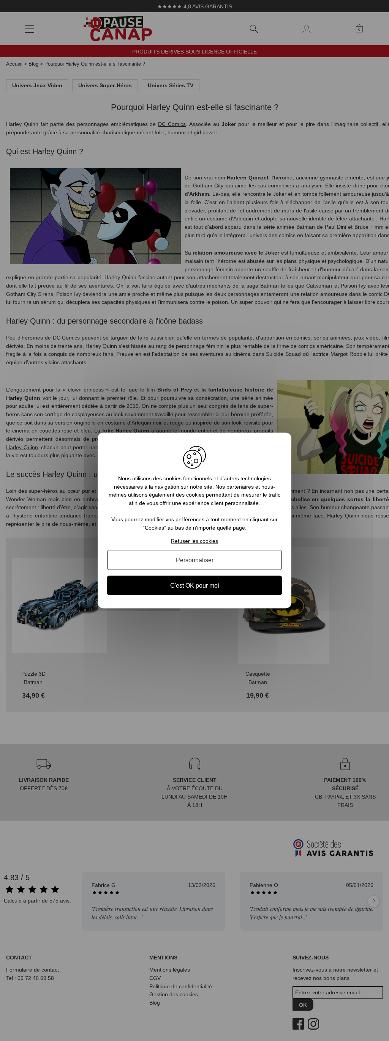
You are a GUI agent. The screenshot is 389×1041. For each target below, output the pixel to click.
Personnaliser (194, 560)
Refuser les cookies (194, 541)
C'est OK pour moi (194, 585)
